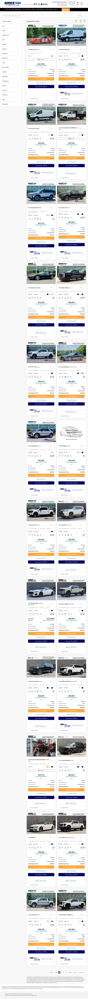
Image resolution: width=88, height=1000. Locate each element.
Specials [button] (33, 9)
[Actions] (53, 49)
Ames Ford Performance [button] (16, 9)
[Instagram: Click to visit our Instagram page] (74, 5)
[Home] (4, 9)
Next (70, 972)
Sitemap (18, 993)
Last (75, 972)
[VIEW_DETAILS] (71, 431)
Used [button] (10, 9)
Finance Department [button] (40, 9)
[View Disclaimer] (71, 59)
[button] (54, 35)
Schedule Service (65, 9)
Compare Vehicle (34, 98)
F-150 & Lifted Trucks (26, 9)
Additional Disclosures (28, 993)
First (51, 972)
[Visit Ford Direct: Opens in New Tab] (34, 995)
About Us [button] (56, 9)
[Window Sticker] (84, 59)
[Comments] (81, 59)
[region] (41, 73)
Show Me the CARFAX (41, 86)
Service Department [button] (49, 9)
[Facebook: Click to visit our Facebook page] (71, 5)
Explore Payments (41, 82)
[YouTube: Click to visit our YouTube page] (73, 5)
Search (80, 15)
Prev (56, 972)
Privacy (22, 993)
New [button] (7, 9)
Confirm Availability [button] (41, 79)
